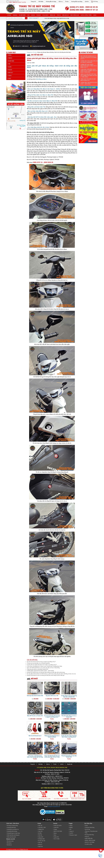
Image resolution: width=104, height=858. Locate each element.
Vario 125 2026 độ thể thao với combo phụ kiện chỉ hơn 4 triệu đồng (43, 667)
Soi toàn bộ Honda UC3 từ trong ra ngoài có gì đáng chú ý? (41, 661)
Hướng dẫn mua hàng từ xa (13, 829)
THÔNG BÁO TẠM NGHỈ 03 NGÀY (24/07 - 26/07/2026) (40, 670)
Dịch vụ (61, 1)
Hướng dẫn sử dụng (51, 1)
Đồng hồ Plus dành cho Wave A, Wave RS (40, 95)
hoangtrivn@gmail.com (54, 806)
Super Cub (40, 846)
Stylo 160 (40, 825)
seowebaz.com (15, 849)
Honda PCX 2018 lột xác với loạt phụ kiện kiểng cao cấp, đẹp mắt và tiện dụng (46, 672)
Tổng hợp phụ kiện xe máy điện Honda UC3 (37, 669)
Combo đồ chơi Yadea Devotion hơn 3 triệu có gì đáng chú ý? (42, 664)
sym (28, 15)
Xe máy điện (22, 15)
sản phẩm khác (74, 15)
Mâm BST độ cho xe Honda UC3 (35, 715)
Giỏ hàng (95, 1)
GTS (70, 829)
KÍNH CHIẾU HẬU (89, 838)
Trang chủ (33, 1)
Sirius (55, 835)
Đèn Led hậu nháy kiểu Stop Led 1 (38, 111)
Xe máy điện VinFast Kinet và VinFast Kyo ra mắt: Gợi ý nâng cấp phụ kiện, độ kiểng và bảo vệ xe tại (51, 673)
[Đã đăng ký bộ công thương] (47, 812)
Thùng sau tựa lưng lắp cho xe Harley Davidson (38, 663)
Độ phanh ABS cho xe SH (52, 695)
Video (94, 15)
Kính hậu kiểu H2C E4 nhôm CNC (35, 695)
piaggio (38, 15)
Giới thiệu (40, 1)
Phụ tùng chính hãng (89, 834)
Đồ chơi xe (9, 843)
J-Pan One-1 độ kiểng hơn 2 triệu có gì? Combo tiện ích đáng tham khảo (44, 666)
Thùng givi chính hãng (89, 827)
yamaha (15, 15)
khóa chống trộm (86, 15)
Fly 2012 (71, 833)
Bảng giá (52, 15)
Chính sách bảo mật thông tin (13, 835)
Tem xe (59, 15)
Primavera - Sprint (73, 835)
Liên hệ (86, 1)
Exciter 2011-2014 (57, 825)
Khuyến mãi (69, 764)
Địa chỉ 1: (37, 770)
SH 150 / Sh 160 (41, 840)
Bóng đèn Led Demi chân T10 (36, 107)
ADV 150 (40, 842)
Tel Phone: (48, 774)
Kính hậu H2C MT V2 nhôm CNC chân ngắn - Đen (42, 117)
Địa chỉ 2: (38, 778)
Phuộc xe (87, 836)
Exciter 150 (56, 837)
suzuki (33, 15)
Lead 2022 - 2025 (42, 827)
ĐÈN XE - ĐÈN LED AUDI (90, 840)
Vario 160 (40, 831)
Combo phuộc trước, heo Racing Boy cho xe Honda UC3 (69, 696)
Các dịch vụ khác (88, 844)
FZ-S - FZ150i (56, 838)
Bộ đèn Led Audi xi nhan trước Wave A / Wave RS (42, 101)
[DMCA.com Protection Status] (59, 812)
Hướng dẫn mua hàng (76, 1)
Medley (71, 827)
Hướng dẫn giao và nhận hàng (13, 833)
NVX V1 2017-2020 (58, 831)
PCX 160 (40, 835)
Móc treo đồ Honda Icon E (35, 735)
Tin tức (67, 1)
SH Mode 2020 (41, 838)
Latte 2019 (56, 827)
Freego (55, 829)
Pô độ (86, 825)
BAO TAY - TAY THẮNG (89, 842)
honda (9, 15)
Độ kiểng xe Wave (41, 79)
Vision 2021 (40, 837)
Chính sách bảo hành (11, 837)
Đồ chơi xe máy (10, 841)
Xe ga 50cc (45, 15)
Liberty (71, 825)
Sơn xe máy (87, 829)
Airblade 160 (41, 829)
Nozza (55, 833)
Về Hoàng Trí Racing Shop (12, 825)
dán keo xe (65, 15)
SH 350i (40, 833)
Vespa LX (72, 831)
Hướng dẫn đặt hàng (11, 827)
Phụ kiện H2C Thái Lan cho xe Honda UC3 (69, 716)
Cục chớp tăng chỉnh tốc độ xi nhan (38, 127)
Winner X (40, 844)
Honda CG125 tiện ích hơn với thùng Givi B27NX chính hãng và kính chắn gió (45, 675)
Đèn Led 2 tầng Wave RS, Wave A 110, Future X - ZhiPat (44, 89)
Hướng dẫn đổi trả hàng (12, 831)
